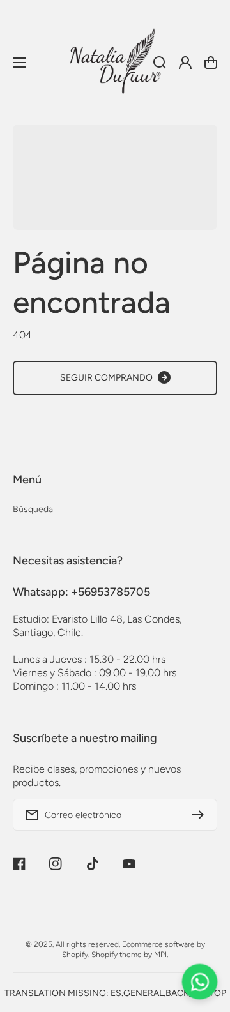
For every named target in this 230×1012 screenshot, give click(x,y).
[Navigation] (19, 62)
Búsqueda (33, 509)
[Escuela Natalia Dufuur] (114, 62)
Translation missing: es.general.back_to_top (115, 993)
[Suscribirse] (201, 815)
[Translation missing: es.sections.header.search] (159, 62)
